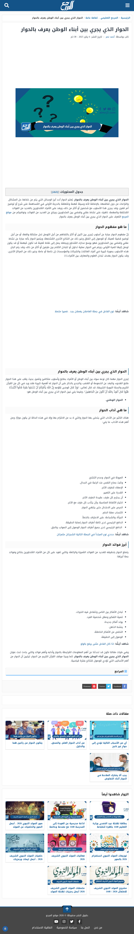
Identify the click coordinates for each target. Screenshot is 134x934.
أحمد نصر (110, 37)
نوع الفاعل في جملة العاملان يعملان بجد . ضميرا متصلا (84, 311)
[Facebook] (79, 921)
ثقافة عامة (91, 18)
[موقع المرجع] (67, 6)
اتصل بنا (85, 927)
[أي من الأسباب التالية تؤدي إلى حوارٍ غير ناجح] (109, 730)
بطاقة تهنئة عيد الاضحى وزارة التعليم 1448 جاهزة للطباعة (110, 825)
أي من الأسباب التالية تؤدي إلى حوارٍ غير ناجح (109, 744)
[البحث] (6, 5)
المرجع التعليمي (109, 18)
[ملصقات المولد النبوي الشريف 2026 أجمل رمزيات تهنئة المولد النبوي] (67, 875)
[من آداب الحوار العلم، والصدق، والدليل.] (67, 730)
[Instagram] (64, 921)
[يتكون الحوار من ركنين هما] (25, 730)
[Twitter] (71, 921)
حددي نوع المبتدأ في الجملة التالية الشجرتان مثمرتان (85, 534)
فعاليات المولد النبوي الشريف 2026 (68, 857)
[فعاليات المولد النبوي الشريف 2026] (67, 843)
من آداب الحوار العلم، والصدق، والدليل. (68, 744)
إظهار (55, 191)
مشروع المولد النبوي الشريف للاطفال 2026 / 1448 (110, 889)
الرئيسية (125, 18)
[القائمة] (127, 5)
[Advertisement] (67, 64)
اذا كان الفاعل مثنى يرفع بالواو (97, 644)
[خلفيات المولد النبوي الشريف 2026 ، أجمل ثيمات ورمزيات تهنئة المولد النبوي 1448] (25, 843)
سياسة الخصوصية (67, 927)
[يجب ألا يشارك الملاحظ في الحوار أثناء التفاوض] (109, 762)
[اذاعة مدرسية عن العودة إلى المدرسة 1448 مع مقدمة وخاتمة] (67, 810)
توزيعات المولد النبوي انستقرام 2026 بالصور (109, 857)
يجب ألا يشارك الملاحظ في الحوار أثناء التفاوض (112, 777)
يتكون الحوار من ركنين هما (27, 743)
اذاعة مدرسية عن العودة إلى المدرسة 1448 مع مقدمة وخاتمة (67, 825)
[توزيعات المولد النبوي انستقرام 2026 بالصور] (109, 843)
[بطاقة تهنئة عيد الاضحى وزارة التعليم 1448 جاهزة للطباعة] (109, 810)
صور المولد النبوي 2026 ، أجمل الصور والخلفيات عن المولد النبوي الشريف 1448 (25, 827)
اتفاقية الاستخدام (42, 927)
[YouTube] (56, 921)
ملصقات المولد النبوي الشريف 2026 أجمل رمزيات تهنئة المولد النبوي (67, 891)
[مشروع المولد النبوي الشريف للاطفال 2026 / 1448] (109, 875)
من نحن (98, 927)
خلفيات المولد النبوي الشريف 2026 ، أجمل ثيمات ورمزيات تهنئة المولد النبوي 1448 (25, 859)
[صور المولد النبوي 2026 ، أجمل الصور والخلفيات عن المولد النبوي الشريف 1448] (25, 810)
